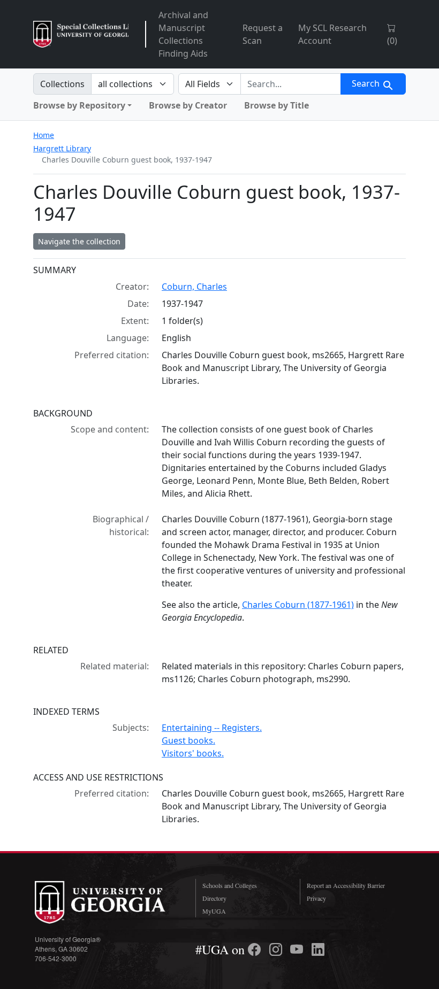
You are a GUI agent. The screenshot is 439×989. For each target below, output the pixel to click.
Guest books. (188, 740)
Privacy (316, 898)
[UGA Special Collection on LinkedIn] (318, 949)
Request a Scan (263, 34)
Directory (214, 898)
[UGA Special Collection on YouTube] (298, 949)
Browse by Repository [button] (79, 105)
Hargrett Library (62, 148)
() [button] (392, 41)
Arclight (80, 34)
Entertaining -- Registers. (212, 727)
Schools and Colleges (229, 885)
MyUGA (214, 911)
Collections (62, 84)
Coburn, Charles (194, 286)
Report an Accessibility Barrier (346, 885)
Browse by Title (276, 105)
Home (43, 135)
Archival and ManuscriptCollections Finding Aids (183, 34)
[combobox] (290, 84)
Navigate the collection (79, 241)
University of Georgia (107, 902)
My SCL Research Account (332, 34)
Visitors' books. (193, 753)
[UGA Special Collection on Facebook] (256, 949)
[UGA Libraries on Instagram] (277, 949)
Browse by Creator (188, 105)
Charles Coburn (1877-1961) (298, 605)
